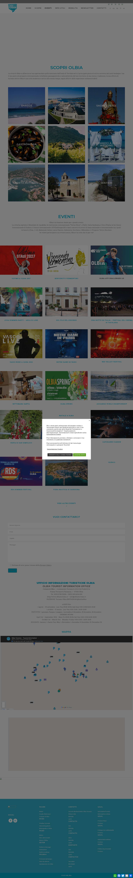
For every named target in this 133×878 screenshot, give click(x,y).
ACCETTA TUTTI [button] (79, 455)
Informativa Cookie (54, 434)
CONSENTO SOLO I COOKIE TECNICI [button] (60, 455)
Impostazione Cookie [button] (55, 449)
